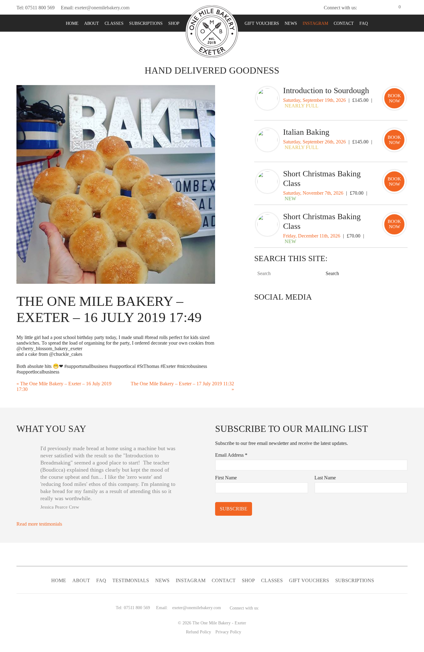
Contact (344, 23)
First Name (226, 477)
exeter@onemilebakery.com (102, 7)
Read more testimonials (39, 524)
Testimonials (130, 580)
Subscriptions (146, 23)
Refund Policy (198, 631)
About (91, 23)
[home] (212, 31)
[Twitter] (362, 8)
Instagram (315, 23)
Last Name (325, 477)
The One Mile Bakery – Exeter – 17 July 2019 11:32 (182, 386)
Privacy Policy (228, 631)
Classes (114, 23)
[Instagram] (382, 8)
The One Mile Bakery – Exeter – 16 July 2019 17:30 (63, 386)
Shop (173, 23)
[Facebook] (372, 8)
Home (72, 23)
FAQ (363, 23)
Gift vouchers (262, 23)
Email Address (231, 455)
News (291, 23)
